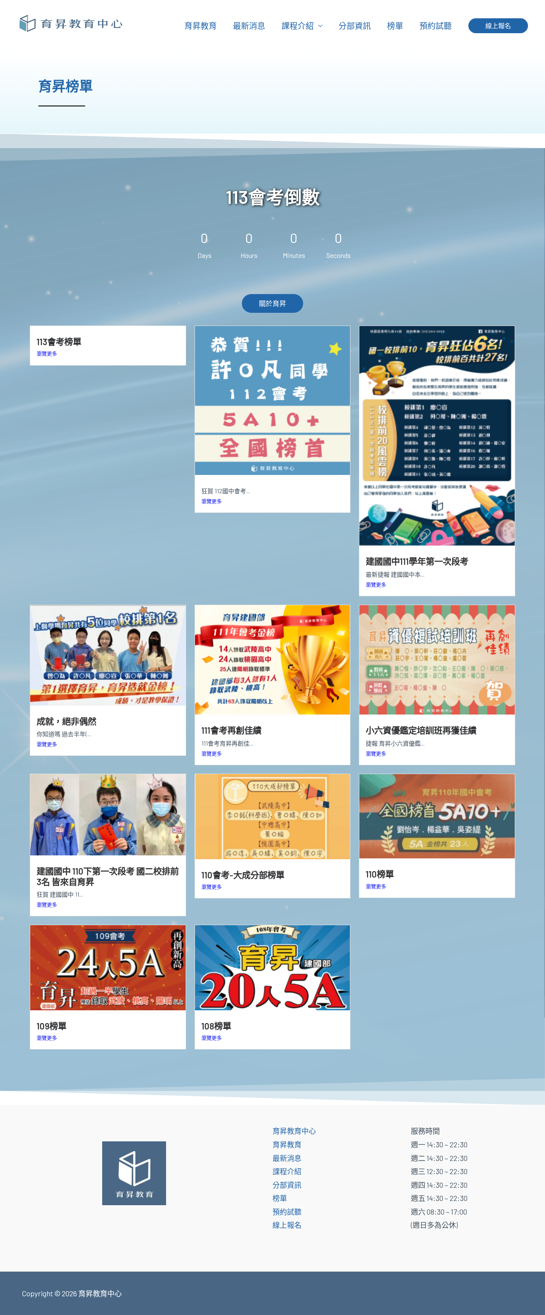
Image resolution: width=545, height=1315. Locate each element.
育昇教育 (200, 26)
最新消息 (249, 26)
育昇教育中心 (294, 1130)
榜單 (395, 26)
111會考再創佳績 (231, 730)
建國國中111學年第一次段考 (417, 561)
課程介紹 (297, 26)
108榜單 (216, 1026)
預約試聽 (435, 26)
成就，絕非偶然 (66, 721)
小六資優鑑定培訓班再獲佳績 (421, 730)
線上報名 (286, 1225)
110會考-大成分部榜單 (242, 875)
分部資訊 (354, 26)
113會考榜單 (59, 342)
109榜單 (51, 1026)
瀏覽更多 (47, 354)
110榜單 (380, 874)
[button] (498, 25)
